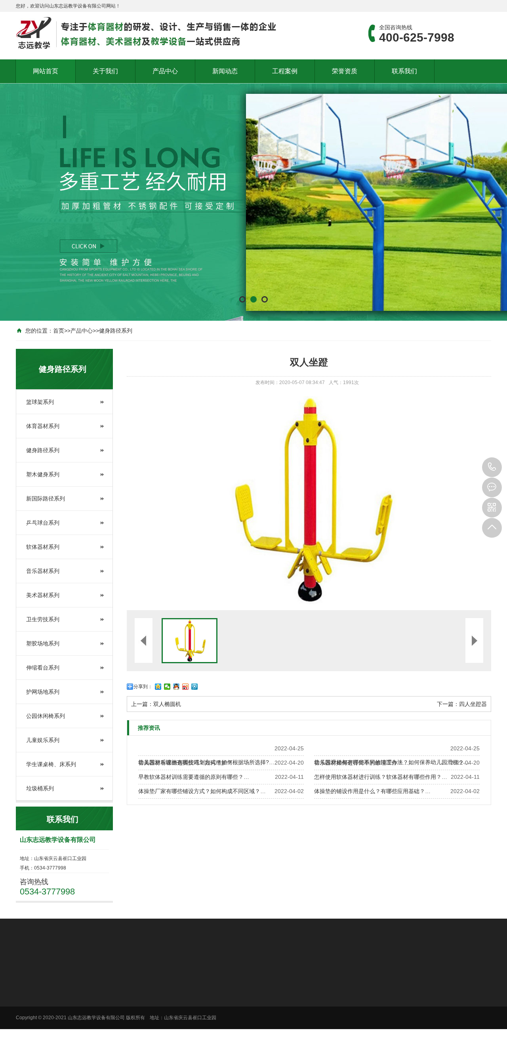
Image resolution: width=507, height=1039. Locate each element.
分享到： (142, 686)
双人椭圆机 (167, 704)
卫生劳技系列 (42, 619)
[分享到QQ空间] (158, 686)
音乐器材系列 (42, 571)
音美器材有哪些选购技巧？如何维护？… (188, 762)
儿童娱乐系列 (42, 740)
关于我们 (105, 71)
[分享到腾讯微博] (194, 686)
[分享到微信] (167, 686)
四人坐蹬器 (473, 704)
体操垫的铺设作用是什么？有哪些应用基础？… (372, 791)
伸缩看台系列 (42, 667)
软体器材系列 (42, 547)
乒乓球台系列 (42, 523)
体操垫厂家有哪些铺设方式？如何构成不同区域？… (202, 791)
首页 (58, 330)
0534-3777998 (492, 467)
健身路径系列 (115, 330)
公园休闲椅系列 (45, 716)
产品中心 (165, 71)
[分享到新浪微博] (185, 686)
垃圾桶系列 (40, 788)
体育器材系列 (42, 426)
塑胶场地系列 (42, 643)
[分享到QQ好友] (176, 686)
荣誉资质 (344, 71)
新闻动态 (225, 71)
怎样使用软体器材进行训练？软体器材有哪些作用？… (380, 777)
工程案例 (284, 71)
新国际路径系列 (45, 498)
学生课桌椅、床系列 (51, 764)
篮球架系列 (40, 402)
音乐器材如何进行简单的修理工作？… (361, 762)
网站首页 (45, 71)
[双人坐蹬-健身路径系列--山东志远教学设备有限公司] (146, 31)
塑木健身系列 (42, 474)
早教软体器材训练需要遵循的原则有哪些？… (193, 777)
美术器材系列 (42, 595)
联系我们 (404, 71)
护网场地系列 (42, 692)
